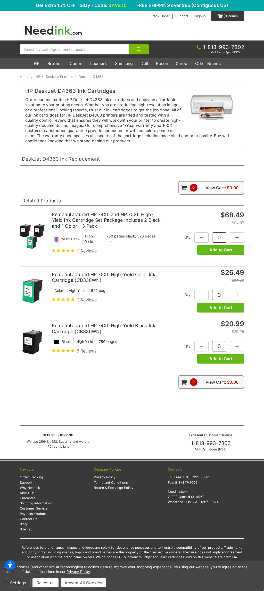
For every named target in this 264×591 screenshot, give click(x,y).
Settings (18, 582)
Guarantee (28, 498)
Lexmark (98, 63)
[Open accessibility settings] (10, 565)
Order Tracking (31, 477)
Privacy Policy (105, 477)
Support (181, 16)
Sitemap (26, 529)
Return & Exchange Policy (113, 488)
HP (36, 63)
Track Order (160, 16)
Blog (23, 524)
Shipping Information (36, 503)
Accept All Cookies (83, 582)
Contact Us (28, 519)
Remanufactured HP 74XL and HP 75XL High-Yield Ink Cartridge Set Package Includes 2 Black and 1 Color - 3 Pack (106, 220)
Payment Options (33, 514)
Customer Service (33, 508)
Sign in (200, 16)
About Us (27, 493)
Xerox (181, 63)
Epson (162, 63)
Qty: (188, 237)
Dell (144, 63)
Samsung (124, 63)
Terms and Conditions (111, 483)
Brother (54, 63)
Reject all (45, 582)
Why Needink (30, 488)
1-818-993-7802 (210, 443)
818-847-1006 (186, 483)
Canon (76, 63)
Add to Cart (220, 249)
